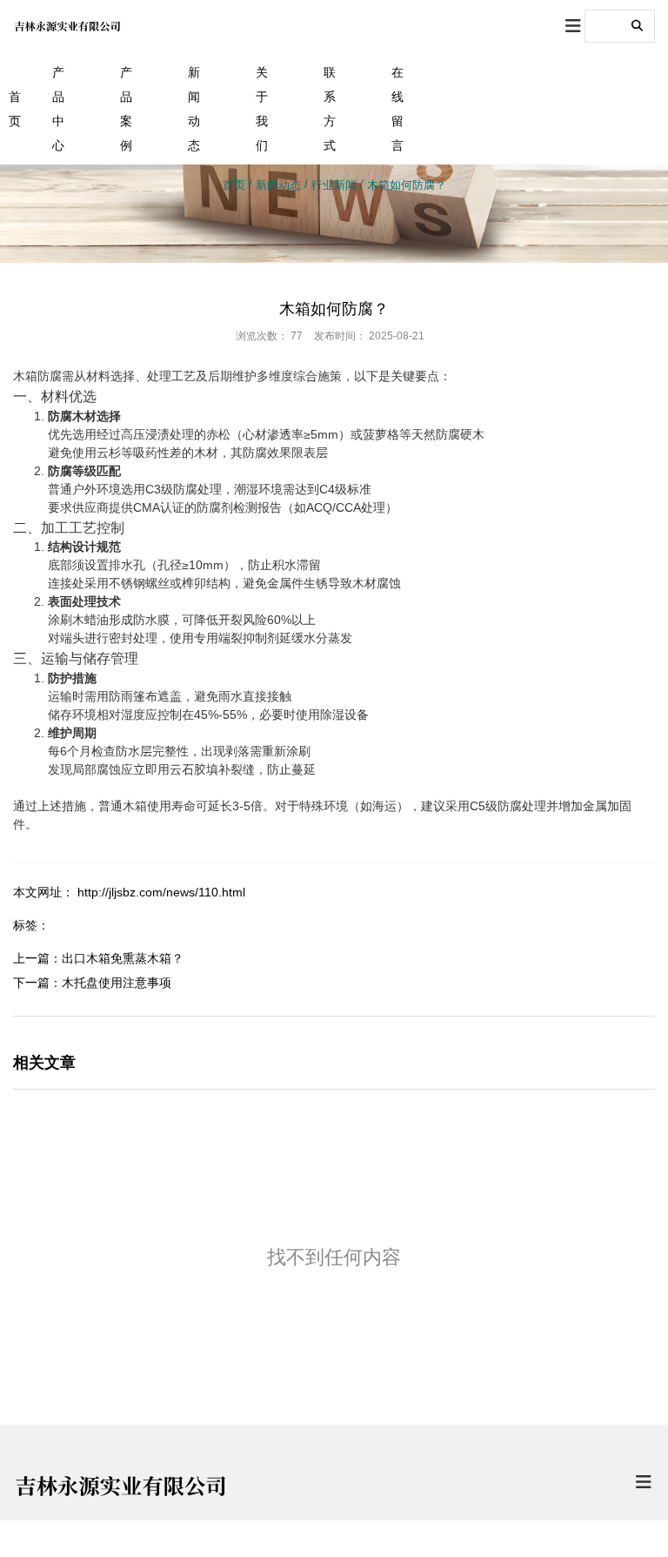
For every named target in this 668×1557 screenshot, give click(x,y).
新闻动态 (194, 108)
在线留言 (397, 108)
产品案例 (126, 108)
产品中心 (58, 108)
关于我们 (262, 108)
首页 (14, 109)
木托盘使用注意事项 (116, 983)
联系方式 (330, 108)
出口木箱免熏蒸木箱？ (123, 958)
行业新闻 (334, 184)
